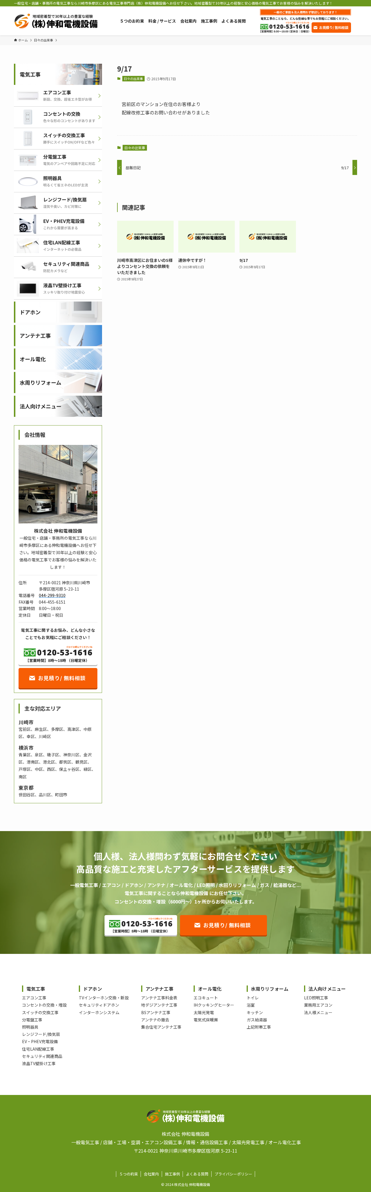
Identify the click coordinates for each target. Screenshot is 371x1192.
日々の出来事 (133, 78)
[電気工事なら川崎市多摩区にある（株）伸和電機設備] (56, 21)
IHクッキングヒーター (214, 1005)
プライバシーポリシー (233, 1174)
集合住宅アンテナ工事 (161, 1027)
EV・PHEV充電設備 (40, 1041)
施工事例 (172, 1174)
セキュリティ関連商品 (42, 1056)
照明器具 (30, 1027)
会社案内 (151, 1174)
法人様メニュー (318, 1012)
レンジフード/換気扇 (41, 1034)
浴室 (251, 1005)
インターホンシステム (99, 1012)
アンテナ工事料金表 (159, 998)
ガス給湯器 (257, 1020)
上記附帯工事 (259, 1027)
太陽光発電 (204, 1012)
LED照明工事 (316, 998)
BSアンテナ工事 (155, 1012)
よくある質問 (197, 1174)
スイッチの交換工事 (40, 1012)
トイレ (253, 998)
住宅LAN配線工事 (38, 1049)
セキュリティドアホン (99, 1005)
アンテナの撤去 (155, 1020)
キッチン (255, 1012)
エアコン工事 (34, 998)
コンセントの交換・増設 (44, 1005)
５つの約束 (128, 1174)
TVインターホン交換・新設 (104, 998)
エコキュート (206, 998)
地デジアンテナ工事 (159, 1005)
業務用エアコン (318, 1005)
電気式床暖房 (206, 1020)
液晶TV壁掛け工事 (39, 1063)
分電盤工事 (32, 1020)
